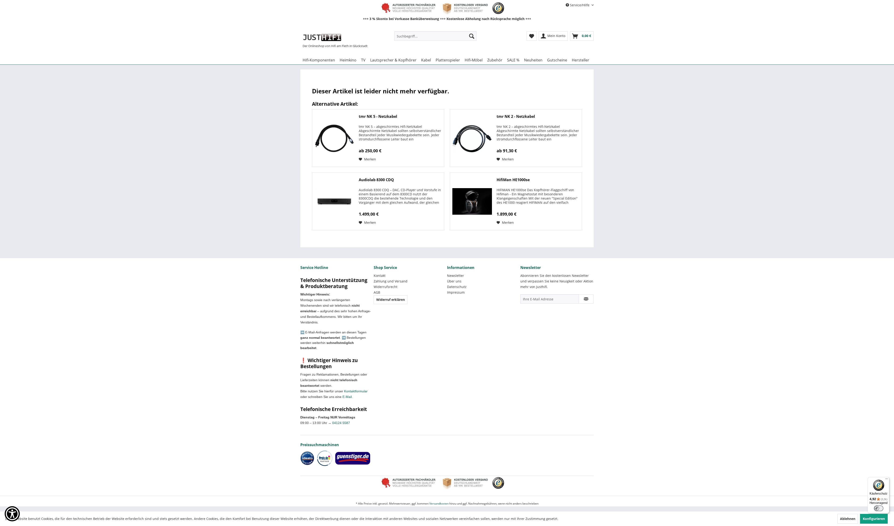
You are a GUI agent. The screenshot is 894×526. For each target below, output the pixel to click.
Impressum (456, 292)
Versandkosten (439, 504)
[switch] (878, 508)
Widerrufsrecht (385, 287)
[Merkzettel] (532, 36)
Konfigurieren (874, 518)
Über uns (454, 281)
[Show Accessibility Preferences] (12, 513)
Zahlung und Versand (390, 281)
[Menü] (886, 480)
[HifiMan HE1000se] (472, 201)
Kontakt (380, 275)
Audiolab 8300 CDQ (376, 179)
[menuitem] (435, 36)
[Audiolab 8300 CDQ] (334, 201)
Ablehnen (847, 518)
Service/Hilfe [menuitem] (579, 5)
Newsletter (455, 275)
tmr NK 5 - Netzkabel (378, 116)
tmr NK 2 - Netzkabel (516, 116)
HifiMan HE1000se (513, 179)
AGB (377, 292)
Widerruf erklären (390, 299)
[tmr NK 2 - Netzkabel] (472, 138)
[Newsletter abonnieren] (586, 299)
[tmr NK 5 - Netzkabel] (334, 138)
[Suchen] (472, 36)
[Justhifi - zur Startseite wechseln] (322, 37)
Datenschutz (457, 287)
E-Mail (347, 397)
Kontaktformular (356, 391)
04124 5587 (341, 423)
